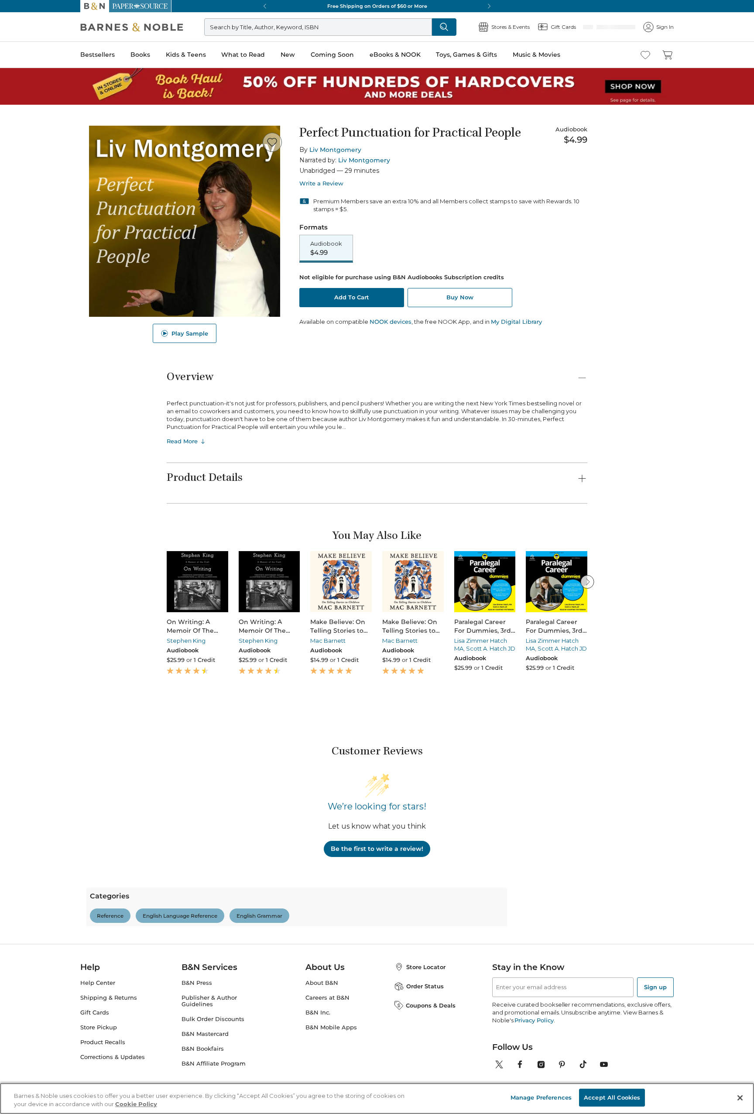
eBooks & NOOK (395, 54)
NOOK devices (390, 322)
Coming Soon (332, 54)
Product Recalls (102, 1079)
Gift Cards (94, 1050)
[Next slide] (587, 582)
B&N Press (197, 1020)
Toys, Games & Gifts (466, 54)
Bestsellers (97, 54)
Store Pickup (98, 1065)
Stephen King (186, 640)
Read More (182, 441)
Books (140, 54)
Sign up (655, 1024)
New (288, 54)
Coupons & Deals (431, 1042)
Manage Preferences (541, 1097)
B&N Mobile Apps (331, 1065)
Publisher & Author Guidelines (209, 1038)
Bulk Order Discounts (213, 1056)
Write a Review (321, 183)
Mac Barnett (328, 640)
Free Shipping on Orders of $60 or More (377, 6)
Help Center (97, 1020)
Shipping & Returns (108, 1035)
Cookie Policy (136, 1104)
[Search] (473, 27)
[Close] (740, 1097)
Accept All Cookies (612, 1097)
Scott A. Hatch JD (490, 648)
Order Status (425, 1023)
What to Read (243, 54)
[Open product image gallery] (184, 221)
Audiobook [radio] (326, 248)
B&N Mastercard (205, 1071)
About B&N (321, 1020)
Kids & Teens (186, 54)
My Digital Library (516, 322)
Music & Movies (536, 54)
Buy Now (459, 298)
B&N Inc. (317, 1050)
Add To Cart (351, 298)
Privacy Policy (533, 1057)
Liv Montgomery (335, 150)
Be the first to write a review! (377, 849)
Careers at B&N (327, 1035)
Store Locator (426, 1004)
